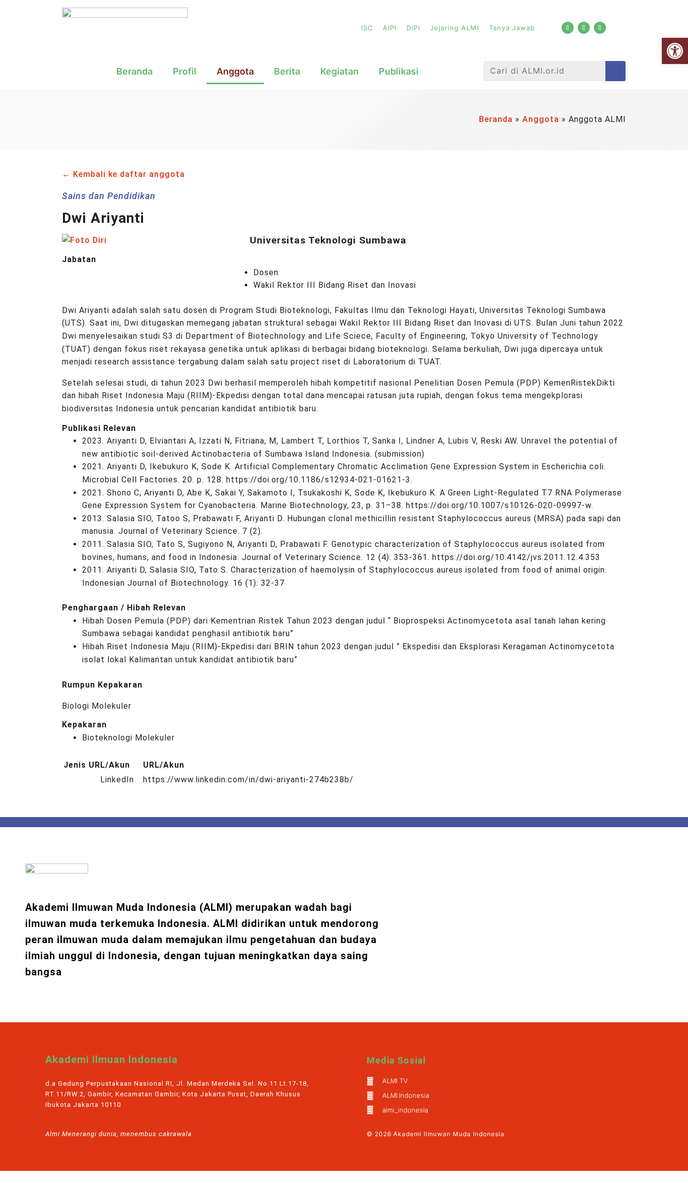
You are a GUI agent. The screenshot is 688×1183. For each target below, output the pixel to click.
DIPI (413, 28)
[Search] (615, 71)
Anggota (235, 71)
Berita (287, 71)
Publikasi (399, 71)
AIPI (389, 28)
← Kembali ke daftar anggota (123, 174)
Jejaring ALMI (454, 28)
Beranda (134, 71)
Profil (184, 71)
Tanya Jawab (512, 28)
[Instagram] (600, 28)
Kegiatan (339, 71)
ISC (367, 28)
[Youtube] (568, 28)
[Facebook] (584, 28)
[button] (675, 51)
